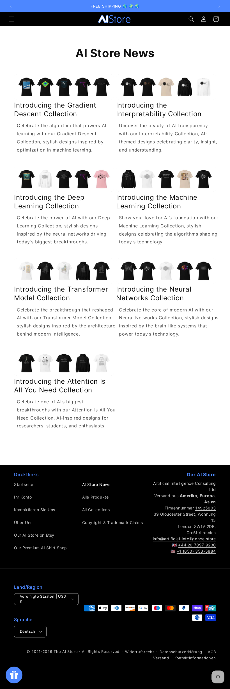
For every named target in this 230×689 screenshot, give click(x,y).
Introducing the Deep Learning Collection (49, 201)
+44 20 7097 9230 (197, 545)
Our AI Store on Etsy (34, 535)
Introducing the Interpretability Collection (158, 109)
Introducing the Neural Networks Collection (153, 293)
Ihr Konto (23, 497)
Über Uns (23, 522)
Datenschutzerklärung (181, 652)
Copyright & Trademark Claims (112, 522)
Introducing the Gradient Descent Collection (55, 109)
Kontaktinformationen (195, 658)
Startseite (23, 484)
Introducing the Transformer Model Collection (61, 293)
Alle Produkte (95, 497)
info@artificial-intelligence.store (184, 538)
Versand (161, 658)
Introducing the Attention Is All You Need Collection (60, 385)
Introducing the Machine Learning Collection (156, 201)
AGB (212, 652)
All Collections (96, 509)
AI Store (70, 651)
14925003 (205, 508)
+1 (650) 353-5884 (196, 551)
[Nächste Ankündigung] (219, 6)
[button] (12, 19)
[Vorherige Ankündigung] (11, 6)
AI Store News (96, 484)
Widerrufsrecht (139, 652)
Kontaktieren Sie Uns (34, 509)
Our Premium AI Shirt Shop (40, 547)
